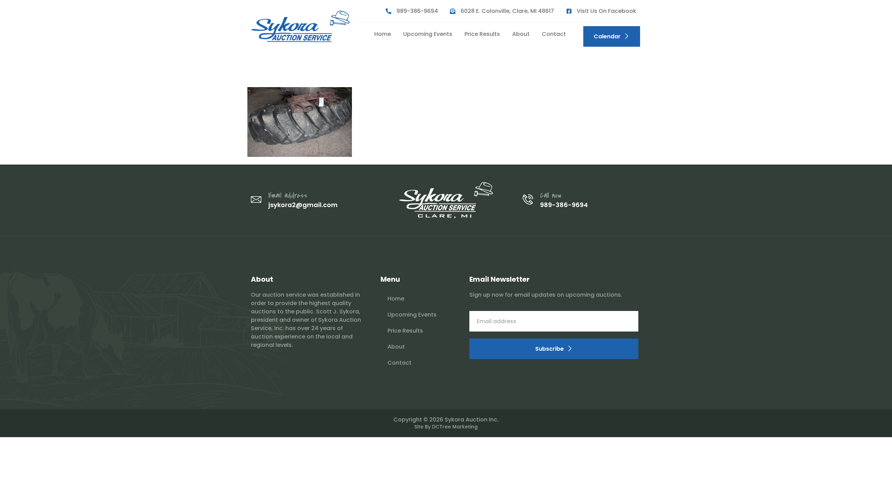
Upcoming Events (427, 34)
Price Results (482, 34)
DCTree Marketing (455, 426)
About (521, 34)
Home (382, 34)
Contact (554, 34)
